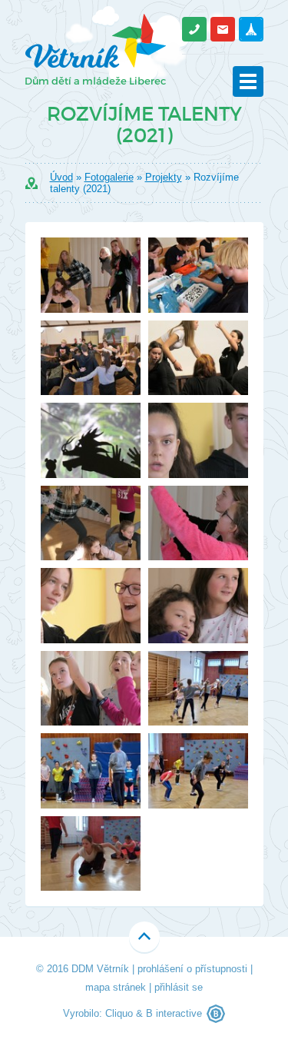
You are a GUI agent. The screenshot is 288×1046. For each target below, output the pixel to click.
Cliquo (119, 1013)
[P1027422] (198, 358)
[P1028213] (198, 605)
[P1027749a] (91, 440)
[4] (198, 771)
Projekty (163, 177)
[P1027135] (91, 358)
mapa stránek (115, 987)
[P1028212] (91, 605)
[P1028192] (198, 523)
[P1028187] (91, 523)
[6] (91, 854)
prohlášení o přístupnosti (192, 969)
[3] (91, 771)
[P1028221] (91, 688)
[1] (198, 688)
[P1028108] (198, 440)
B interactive (174, 1013)
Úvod (61, 177)
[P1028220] (91, 275)
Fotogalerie (109, 177)
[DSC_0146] (198, 275)
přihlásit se (178, 987)
